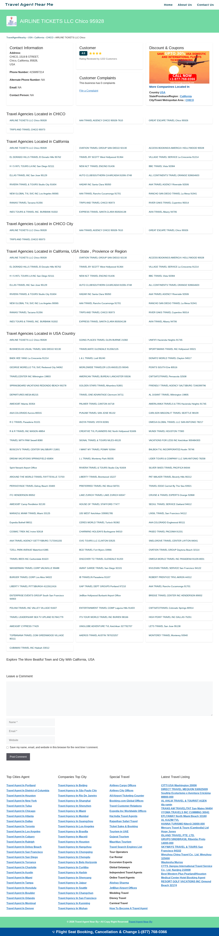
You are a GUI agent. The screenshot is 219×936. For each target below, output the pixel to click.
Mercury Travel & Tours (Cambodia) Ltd (185, 827)
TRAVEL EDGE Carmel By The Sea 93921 (170, 486)
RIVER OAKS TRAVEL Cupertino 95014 (169, 202)
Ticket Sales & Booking (124, 826)
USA (30, 37)
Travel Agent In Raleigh (20, 841)
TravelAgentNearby (16, 37)
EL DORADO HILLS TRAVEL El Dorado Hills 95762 (35, 157)
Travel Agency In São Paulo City (77, 790)
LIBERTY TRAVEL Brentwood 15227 (97, 477)
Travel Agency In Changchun (75, 893)
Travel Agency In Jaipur (72, 882)
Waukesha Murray (172, 862)
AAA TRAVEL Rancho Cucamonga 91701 (100, 193)
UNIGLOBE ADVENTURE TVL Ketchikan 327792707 (105, 626)
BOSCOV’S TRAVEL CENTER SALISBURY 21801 (35, 449)
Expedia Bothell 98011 (21, 522)
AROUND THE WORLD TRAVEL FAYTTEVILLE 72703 (37, 477)
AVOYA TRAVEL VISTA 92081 (94, 422)
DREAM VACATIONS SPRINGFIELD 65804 (31, 458)
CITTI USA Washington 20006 (179, 785)
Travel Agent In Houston (21, 795)
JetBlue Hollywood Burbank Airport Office (100, 595)
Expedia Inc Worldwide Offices (128, 811)
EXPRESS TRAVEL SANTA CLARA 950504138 (102, 212)
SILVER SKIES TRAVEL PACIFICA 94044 (169, 467)
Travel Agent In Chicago (20, 811)
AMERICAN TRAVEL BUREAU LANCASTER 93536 (105, 376)
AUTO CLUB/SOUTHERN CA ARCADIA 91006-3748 (105, 175)
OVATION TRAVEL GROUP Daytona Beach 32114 (174, 550)
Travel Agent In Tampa (19, 882)
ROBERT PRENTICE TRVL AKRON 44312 (170, 577)
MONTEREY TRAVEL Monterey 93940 (168, 635)
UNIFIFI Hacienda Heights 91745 (165, 340)
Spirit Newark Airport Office (23, 467)
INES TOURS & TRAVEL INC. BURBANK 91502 (34, 212)
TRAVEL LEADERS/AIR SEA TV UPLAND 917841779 (36, 617)
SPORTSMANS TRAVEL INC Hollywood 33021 (172, 349)
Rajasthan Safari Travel (124, 821)
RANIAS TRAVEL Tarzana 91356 (26, 202)
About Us (185, 4)
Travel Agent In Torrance (21, 862)
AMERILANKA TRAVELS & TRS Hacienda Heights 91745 (177, 404)
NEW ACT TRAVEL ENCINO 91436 (97, 166)
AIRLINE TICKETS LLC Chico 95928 (28, 120)
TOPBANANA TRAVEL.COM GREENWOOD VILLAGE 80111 (37, 637)
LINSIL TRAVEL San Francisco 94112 (168, 513)
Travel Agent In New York (21, 800)
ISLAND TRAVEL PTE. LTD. (178, 835)
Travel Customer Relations (126, 806)
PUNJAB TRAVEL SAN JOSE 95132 (97, 413)
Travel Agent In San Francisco (24, 852)
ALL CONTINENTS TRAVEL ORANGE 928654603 (174, 175)
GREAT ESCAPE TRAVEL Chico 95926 (168, 120)
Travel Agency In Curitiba (73, 867)
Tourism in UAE (119, 831)
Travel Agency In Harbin (72, 872)
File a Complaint (88, 90)
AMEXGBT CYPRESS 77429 (24, 626)
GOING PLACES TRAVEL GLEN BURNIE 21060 (103, 340)
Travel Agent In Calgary (20, 836)
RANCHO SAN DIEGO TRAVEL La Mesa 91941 (173, 193)
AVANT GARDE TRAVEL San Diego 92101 (100, 568)
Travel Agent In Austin (19, 872)
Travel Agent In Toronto (20, 826)
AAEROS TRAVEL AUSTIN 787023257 (98, 635)
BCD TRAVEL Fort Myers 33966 (95, 550)
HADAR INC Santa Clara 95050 (95, 184)
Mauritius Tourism (120, 841)
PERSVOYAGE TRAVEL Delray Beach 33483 (32, 486)
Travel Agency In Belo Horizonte (77, 862)
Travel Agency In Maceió (73, 836)
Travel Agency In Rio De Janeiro (77, 795)
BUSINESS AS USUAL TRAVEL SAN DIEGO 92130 (35, 349)
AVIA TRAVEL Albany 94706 (163, 212)
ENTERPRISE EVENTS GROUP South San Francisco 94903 (37, 597)
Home (168, 4)
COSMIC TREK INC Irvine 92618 (26, 531)
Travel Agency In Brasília (73, 831)
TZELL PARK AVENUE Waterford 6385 (29, 550)
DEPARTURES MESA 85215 (24, 394)
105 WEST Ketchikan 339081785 (96, 513)
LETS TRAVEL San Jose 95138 (165, 626)
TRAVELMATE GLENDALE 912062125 (98, 349)
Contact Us (205, 4)
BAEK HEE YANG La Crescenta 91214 (29, 358)
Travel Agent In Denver (20, 908)
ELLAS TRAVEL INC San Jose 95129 (28, 175)
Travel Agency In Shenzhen (74, 806)
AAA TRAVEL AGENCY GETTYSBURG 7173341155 (36, 540)
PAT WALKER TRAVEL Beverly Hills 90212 (170, 477)
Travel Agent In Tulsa (19, 806)
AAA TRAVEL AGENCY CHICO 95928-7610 (101, 120)
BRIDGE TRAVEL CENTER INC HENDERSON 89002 (175, 595)
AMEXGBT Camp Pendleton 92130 (27, 504)
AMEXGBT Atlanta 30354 (22, 404)
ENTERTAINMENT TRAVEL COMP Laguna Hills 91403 (107, 608)
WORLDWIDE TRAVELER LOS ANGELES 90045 (104, 367)
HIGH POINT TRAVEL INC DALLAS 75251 (170, 617)
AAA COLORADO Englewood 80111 (167, 522)
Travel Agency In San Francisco (77, 898)
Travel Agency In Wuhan (73, 908)
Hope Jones (168, 831)
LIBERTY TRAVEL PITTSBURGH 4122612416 (33, 586)
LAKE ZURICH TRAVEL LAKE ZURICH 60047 (102, 495)
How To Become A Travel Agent (128, 908)
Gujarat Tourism (119, 836)
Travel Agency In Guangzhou (75, 821)
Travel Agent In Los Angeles (23, 831)
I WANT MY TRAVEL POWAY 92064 (97, 449)
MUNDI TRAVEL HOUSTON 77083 (166, 431)
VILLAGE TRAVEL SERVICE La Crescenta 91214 (174, 157)
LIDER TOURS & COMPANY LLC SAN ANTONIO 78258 (177, 458)
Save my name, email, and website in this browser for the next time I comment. (54, 747)
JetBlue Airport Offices (123, 888)
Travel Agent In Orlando (20, 898)
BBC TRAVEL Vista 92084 (162, 166)
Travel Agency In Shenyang (74, 877)
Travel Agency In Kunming (74, 903)
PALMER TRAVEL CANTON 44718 (96, 404)
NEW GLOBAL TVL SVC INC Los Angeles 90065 (34, 193)
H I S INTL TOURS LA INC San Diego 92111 (32, 166)
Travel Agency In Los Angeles (76, 826)
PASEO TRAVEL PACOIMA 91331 (166, 531)
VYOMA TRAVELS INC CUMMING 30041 (185, 812)
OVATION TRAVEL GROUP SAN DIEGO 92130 (103, 148)
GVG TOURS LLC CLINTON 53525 (97, 540)
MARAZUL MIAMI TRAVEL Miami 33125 (30, 513)
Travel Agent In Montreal (21, 903)
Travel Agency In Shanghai (74, 800)
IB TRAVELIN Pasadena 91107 (94, 577)
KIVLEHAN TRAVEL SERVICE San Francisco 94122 (175, 568)
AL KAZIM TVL (170, 820)
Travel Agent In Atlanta (20, 816)
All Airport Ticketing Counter (127, 795)
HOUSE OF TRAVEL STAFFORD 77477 (99, 504)
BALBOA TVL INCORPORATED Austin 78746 (171, 449)
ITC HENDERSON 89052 (22, 495)
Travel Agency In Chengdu (74, 857)
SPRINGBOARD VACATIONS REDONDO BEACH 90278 (38, 385)
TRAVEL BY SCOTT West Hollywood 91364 (101, 157)
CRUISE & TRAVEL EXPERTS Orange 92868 (171, 495)
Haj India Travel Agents (123, 816)
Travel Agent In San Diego (22, 857)
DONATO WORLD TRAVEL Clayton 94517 (170, 358)
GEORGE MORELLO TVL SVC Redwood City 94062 (36, 367)
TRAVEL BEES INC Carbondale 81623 (29, 559)
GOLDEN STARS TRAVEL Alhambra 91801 (101, 385)
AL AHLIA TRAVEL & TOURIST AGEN (184, 800)
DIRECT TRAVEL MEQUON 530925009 (184, 789)
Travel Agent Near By (140, 921)
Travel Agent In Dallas (19, 821)
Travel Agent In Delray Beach (24, 847)
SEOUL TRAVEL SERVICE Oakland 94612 (170, 504)
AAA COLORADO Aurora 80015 (26, 413)
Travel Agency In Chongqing (75, 852)
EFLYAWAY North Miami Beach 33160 (184, 816)
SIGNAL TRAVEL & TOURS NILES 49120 (100, 440)
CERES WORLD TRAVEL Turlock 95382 (99, 522)
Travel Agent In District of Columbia (27, 790)
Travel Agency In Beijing (72, 785)
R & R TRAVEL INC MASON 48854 (27, 431)
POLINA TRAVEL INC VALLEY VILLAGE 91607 (33, 608)
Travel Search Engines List (126, 847)
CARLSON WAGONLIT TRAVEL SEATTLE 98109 (173, 413)
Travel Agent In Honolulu (21, 888)
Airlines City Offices (121, 790)
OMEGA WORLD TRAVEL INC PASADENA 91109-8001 (176, 559)
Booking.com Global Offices (126, 800)
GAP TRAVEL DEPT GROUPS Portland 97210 (102, 586)
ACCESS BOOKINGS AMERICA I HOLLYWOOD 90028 (176, 148)
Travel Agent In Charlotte (21, 867)
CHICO (50, 37)
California (39, 37)
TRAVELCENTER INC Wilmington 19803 (30, 376)
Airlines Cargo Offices (123, 785)
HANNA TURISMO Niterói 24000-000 (183, 823)
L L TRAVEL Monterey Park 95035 (96, 458)
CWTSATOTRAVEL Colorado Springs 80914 (171, 608)
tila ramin (166, 804)
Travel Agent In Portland (21, 785)
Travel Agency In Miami (72, 811)
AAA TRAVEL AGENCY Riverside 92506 (169, 184)
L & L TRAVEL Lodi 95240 (92, 358)
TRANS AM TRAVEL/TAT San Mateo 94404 (187, 808)
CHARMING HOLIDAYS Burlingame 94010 (100, 531)
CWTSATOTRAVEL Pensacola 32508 (167, 376)
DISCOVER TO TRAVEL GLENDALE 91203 (101, 559)
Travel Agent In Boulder (20, 893)
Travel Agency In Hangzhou (75, 847)
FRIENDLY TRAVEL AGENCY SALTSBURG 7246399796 (177, 385)
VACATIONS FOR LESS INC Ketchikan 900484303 (174, 440)
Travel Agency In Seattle (72, 888)
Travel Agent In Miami (19, 877)
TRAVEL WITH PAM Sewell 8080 (26, 440)
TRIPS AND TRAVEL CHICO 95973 (27, 129)
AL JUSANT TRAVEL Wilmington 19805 (169, 394)
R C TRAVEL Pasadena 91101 (25, 422)
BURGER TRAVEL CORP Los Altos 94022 (31, 577)
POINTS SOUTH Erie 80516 (163, 367)
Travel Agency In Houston (73, 841)
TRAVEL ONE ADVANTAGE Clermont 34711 (101, 394)
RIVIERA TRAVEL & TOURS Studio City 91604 (33, 184)
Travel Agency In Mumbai (73, 816)
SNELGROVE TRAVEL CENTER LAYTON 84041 (173, 540)
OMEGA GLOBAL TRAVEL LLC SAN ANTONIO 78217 (176, 422)
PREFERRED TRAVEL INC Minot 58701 (99, 486)
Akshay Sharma (119, 882)
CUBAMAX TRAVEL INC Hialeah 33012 (29, 648)
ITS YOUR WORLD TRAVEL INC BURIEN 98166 (103, 617)
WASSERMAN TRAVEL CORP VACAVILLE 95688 (34, 568)
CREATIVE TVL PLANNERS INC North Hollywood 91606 (107, 431)
